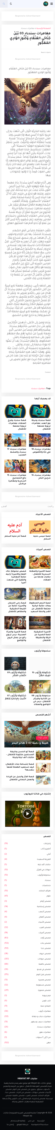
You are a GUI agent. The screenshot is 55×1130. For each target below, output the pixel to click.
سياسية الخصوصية (39, 1125)
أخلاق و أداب (27, 849)
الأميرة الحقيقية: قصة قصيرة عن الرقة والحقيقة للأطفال (42, 636)
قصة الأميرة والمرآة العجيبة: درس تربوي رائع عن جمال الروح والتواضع (16, 636)
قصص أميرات (27, 933)
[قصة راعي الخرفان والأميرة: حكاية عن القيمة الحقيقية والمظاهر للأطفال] (15, 594)
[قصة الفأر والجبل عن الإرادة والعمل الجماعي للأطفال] (43, 780)
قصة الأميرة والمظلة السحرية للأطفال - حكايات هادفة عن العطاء (40, 575)
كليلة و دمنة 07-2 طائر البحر (30, 743)
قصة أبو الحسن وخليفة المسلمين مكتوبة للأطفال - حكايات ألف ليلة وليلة (20, 755)
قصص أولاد (27, 938)
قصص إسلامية (27, 907)
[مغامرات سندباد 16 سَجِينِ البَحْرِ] (40, 466)
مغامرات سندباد (27, 29)
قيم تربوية (27, 996)
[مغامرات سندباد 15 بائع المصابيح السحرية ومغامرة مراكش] (15, 466)
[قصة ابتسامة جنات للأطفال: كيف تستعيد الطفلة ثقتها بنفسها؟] (43, 767)
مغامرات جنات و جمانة (27, 1017)
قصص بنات (27, 943)
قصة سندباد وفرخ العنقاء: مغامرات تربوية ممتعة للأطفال (17, 424)
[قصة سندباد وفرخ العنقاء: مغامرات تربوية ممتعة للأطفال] (15, 411)
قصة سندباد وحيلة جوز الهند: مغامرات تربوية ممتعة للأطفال (41, 424)
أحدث (50, 507)
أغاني (27, 854)
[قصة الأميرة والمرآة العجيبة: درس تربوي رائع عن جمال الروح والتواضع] (15, 622)
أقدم (5, 507)
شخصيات (27, 886)
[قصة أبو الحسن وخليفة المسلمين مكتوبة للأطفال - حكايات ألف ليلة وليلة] (43, 755)
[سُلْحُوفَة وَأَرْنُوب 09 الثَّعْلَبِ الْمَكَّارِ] (15, 663)
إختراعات (27, 844)
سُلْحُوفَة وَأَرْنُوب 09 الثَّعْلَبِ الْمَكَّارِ (16, 674)
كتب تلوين (27, 1001)
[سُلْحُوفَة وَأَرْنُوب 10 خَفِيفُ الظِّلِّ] (40, 663)
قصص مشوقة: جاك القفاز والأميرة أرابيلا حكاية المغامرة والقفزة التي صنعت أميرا (16, 577)
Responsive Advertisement (27, 16)
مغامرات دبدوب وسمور (27, 1022)
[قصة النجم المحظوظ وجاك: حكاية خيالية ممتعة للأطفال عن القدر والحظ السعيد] (40, 594)
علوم (27, 896)
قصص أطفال (27, 917)
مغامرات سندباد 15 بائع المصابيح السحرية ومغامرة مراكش (16, 479)
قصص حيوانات (27, 959)
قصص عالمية (27, 964)
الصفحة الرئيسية (44, 29)
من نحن (31, 1121)
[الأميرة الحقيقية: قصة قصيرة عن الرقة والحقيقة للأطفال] (40, 622)
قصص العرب (27, 928)
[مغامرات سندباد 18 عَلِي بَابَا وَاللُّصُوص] (40, 440)
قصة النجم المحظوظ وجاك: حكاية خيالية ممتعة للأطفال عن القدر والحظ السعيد (40, 607)
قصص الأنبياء (27, 922)
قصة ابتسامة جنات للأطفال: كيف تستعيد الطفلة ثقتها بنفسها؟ (19, 767)
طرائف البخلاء (27, 891)
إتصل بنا (10, 1125)
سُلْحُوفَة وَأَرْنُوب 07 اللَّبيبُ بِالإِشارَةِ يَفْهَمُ (15, 697)
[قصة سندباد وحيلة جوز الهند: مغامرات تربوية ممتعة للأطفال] (40, 411)
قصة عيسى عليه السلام (42, 537)
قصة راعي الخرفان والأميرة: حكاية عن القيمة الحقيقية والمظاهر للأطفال (17, 607)
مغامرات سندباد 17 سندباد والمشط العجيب (16, 452)
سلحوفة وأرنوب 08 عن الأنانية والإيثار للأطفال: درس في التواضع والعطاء (41, 700)
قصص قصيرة (27, 980)
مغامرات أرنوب (27, 1011)
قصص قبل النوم (27, 975)
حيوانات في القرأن (27, 870)
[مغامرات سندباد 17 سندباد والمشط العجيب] (15, 440)
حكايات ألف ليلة (27, 865)
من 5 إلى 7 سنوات (27, 1038)
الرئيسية (40, 1121)
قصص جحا (27, 948)
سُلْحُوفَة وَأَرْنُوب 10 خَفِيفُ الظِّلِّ (41, 674)
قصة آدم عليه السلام (15, 536)
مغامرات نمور (27, 1032)
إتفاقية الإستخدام (18, 1121)
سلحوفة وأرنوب (27, 875)
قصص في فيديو (27, 970)
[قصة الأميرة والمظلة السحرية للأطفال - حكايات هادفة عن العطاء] (40, 562)
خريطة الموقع (22, 1125)
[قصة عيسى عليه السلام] (40, 527)
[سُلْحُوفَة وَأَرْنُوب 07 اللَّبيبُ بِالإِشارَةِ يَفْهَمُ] (15, 686)
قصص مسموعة (27, 985)
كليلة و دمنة (27, 1006)
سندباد (27, 880)
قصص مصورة (27, 990)
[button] (51, 3)
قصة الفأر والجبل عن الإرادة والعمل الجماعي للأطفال (20, 778)
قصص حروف (27, 954)
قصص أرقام (27, 901)
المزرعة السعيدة (27, 859)
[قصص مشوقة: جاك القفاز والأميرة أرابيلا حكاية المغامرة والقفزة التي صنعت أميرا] (15, 562)
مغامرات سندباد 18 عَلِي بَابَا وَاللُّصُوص (41, 450)
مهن (27, 1043)
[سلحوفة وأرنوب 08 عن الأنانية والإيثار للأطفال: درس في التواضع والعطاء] (40, 686)
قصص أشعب (27, 912)
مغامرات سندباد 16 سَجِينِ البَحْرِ (41, 476)
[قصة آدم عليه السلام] (15, 527)
